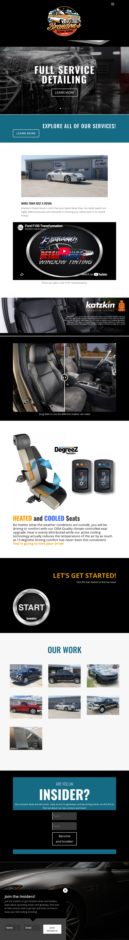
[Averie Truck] (26, 717)
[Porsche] (64, 717)
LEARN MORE (64, 92)
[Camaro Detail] (103, 686)
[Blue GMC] (26, 686)
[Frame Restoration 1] (64, 686)
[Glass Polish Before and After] (26, 749)
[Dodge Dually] (103, 714)
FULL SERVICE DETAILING (64, 74)
